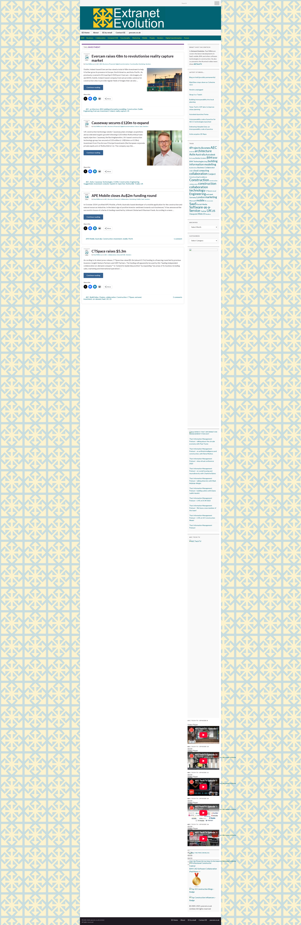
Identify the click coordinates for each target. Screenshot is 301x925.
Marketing (136, 38)
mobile (125, 239)
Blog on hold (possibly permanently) (202, 77)
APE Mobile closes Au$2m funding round (124, 195)
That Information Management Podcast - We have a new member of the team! (202, 508)
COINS (116, 182)
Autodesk (210, 154)
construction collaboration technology (202, 186)
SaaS (141, 126)
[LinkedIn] (90, 2)
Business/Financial (109, 64)
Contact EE (120, 32)
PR (205, 201)
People (152, 38)
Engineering (88, 111)
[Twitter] (86, 2)
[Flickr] (98, 2)
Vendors (160, 38)
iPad (191, 871)
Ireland (112, 111)
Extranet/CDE (113, 38)
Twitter (203, 211)
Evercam (96, 111)
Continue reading (93, 87)
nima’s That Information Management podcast (203, 433)
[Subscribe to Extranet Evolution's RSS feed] (83, 2)
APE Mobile (90, 239)
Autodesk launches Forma (198, 114)
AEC (97, 64)
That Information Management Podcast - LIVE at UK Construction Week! (202, 517)
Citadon (102, 297)
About (96, 32)
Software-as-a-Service (200, 209)
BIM (82, 38)
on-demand (97, 299)
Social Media (202, 204)
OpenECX (113, 184)
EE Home (85, 32)
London (200, 197)
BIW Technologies (196, 161)
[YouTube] (102, 2)
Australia (98, 239)
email (214, 191)
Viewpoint (193, 214)
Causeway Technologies (104, 182)
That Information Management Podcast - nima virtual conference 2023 (201, 461)
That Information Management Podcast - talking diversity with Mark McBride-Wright (202, 480)
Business (90, 38)
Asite (92, 182)
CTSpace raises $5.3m (109, 251)
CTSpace (130, 297)
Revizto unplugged (196, 90)
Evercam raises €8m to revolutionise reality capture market (133, 58)
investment (104, 111)
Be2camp (192, 158)
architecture (94, 109)
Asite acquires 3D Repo (198, 134)
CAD (191, 171)
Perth (130, 239)
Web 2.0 (201, 214)
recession (210, 201)
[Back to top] (296, 920)
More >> (196, 871)
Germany (192, 197)
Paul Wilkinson (90, 64)
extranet (138, 297)
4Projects (195, 147)
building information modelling (115, 109)
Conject (212, 174)
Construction (132, 109)
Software (201, 869)
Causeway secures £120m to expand (120, 123)
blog (205, 161)
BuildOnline (94, 297)
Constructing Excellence (198, 177)
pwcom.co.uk (135, 32)
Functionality (125, 38)
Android (191, 151)
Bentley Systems (200, 158)
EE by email (107, 32)
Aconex (205, 147)
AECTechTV (198, 64)
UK (142, 184)
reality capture (120, 111)
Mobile (144, 38)
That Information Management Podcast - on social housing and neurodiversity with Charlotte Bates (202, 470)
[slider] (212, 861)
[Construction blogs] (196, 880)
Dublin (140, 109)
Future (186, 38)
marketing (211, 197)
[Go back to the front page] (150, 18)
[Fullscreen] (188, 864)
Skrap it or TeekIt (195, 95)
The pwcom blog (201, 853)
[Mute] (188, 861)
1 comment (178, 239)
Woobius (208, 214)
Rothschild (130, 184)
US (128, 111)
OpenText (121, 184)
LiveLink (106, 184)
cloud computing (201, 170)
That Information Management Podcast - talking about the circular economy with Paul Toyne (202, 441)
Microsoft (192, 201)
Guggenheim (88, 184)
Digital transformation (174, 38)
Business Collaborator (206, 167)
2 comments (177, 297)
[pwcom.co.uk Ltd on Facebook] (94, 2)
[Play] (188, 850)
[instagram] (105, 2)
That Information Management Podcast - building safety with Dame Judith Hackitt (202, 490)
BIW (215, 157)
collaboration (111, 297)
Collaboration (100, 38)
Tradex (137, 184)
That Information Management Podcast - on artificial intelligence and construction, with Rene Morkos (203, 451)
